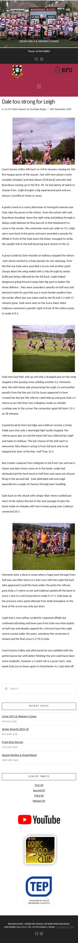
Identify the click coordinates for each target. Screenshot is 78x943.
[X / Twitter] (41, 59)
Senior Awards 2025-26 (15, 729)
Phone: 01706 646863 (39, 51)
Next (69, 24)
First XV (39, 785)
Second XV (39, 790)
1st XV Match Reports (15, 109)
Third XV (39, 795)
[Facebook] (36, 59)
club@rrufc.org (65, 927)
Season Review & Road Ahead (19, 755)
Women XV (39, 801)
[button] (39, 87)
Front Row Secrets (12, 742)
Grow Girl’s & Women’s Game (19, 716)
